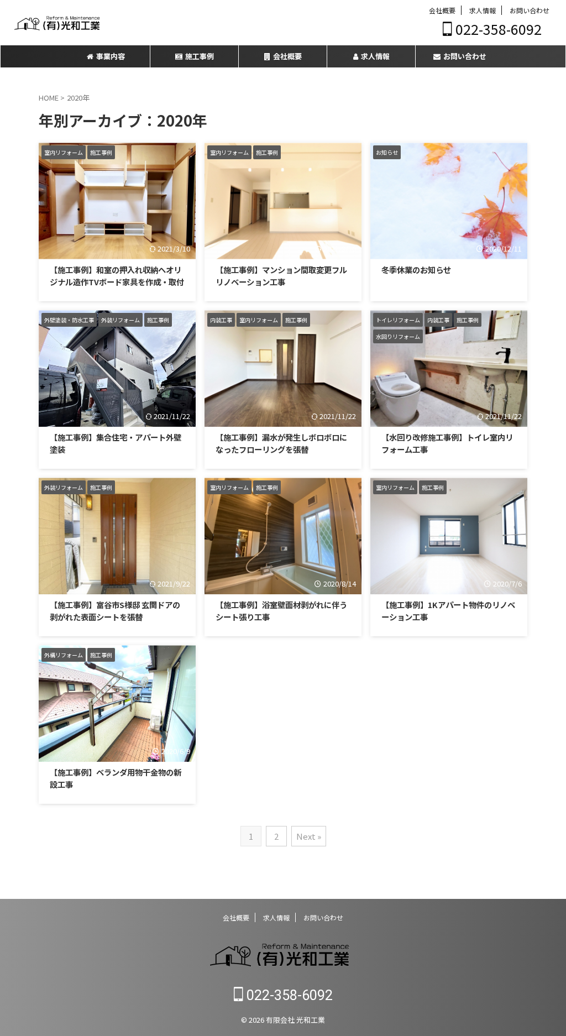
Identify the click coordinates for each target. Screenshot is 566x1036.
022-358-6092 (497, 29)
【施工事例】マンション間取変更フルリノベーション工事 (281, 275)
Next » (308, 836)
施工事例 (199, 56)
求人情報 (482, 10)
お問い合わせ (529, 10)
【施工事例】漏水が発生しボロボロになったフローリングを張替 (281, 443)
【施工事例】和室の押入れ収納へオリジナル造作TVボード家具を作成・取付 (117, 275)
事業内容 (110, 56)
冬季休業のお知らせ (416, 269)
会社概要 (442, 10)
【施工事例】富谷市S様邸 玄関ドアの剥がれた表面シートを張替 (115, 610)
